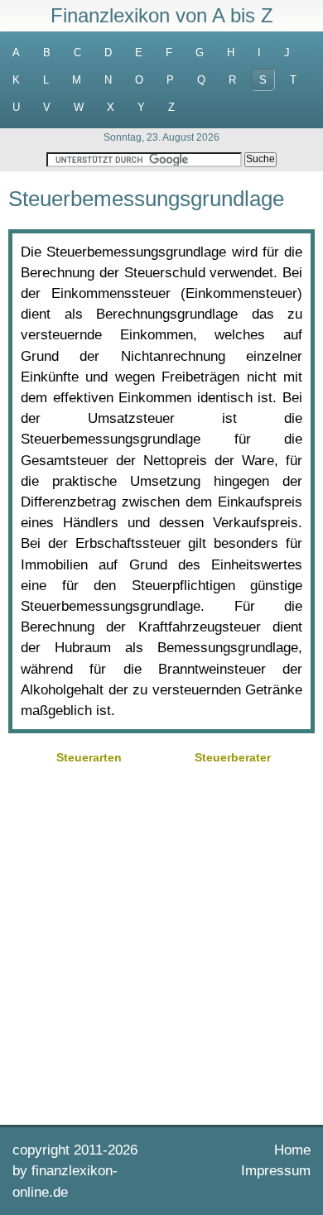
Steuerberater (233, 757)
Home (292, 1150)
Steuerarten (89, 757)
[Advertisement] (161, 942)
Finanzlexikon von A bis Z (162, 15)
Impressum (276, 1171)
